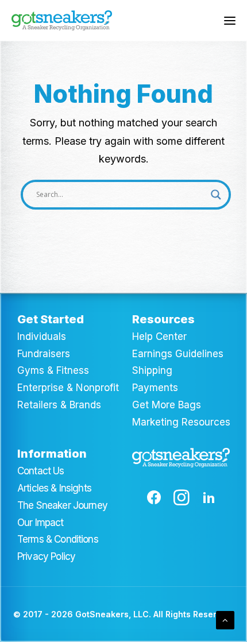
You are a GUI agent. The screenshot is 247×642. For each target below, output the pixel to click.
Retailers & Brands (59, 405)
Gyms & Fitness (53, 370)
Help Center (159, 336)
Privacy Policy (46, 556)
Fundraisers (43, 353)
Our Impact (40, 522)
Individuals (41, 336)
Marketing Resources (181, 422)
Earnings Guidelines (177, 353)
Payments (155, 387)
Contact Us (40, 471)
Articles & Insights (54, 488)
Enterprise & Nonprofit (68, 387)
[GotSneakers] (61, 20)
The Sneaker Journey (62, 505)
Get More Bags (166, 405)
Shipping (152, 370)
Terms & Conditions (57, 539)
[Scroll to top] (225, 619)
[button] (230, 20)
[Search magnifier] (216, 195)
